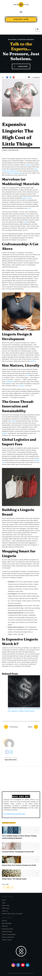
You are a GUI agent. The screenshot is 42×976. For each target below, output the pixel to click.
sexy (24, 222)
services (33, 361)
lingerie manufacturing (14, 173)
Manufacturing (13, 150)
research (4, 433)
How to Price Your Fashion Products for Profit (19, 865)
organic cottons (27, 198)
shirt (27, 375)
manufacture (21, 385)
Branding (5, 926)
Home (4, 900)
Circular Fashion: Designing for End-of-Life (18, 852)
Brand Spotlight (6, 923)
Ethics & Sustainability (8, 934)
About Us (5, 911)
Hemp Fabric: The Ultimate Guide (14, 879)
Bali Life (4, 920)
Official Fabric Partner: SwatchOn (12, 913)
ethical (13, 421)
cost (29, 208)
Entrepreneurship (7, 929)
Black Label (5, 905)
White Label (5, 908)
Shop (3, 903)
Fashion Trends (7, 940)
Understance (10, 381)
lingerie (27, 165)
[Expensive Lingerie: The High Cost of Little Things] (21, 98)
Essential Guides (7, 931)
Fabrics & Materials (8, 937)
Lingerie (5, 150)
